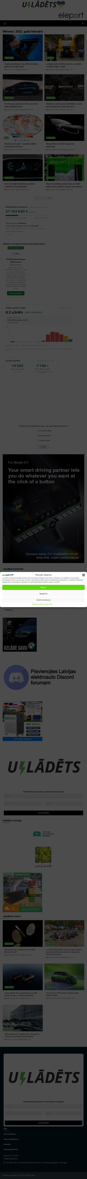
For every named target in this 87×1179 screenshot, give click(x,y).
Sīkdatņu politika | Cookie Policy (42, 604)
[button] (83, 575)
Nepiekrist (43, 594)
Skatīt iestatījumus (43, 600)
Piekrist (43, 587)
